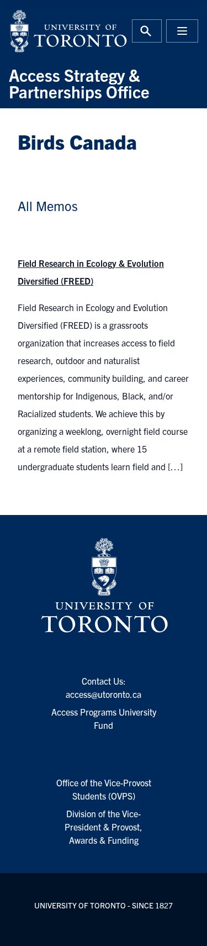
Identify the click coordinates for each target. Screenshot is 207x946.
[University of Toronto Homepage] (103, 586)
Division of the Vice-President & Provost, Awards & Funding (103, 826)
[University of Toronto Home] (53, 31)
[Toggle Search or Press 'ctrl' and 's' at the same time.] (147, 31)
